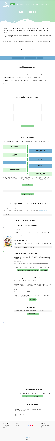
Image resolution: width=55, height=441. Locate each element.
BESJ (42, 426)
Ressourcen (27, 4)
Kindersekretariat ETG (7, 425)
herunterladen (44, 270)
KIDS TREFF (42, 4)
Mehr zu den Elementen (27, 184)
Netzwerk (32, 4)
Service (37, 4)
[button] (12, 4)
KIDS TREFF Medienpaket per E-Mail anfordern (32, 396)
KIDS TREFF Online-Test (33, 313)
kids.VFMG (5, 426)
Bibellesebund (18, 425)
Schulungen (22, 4)
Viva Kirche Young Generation (8, 428)
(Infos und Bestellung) (19, 244)
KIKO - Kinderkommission (45, 429)
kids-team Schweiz (19, 426)
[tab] (27, 191)
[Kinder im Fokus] (6, 4)
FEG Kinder (5, 427)
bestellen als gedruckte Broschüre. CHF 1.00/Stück (28, 270)
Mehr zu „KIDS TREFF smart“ (27, 194)
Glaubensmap (43, 427)
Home (17, 4)
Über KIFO (47, 4)
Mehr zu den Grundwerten (27, 125)
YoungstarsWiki (44, 433)
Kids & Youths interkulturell (45, 428)
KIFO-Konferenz (13, 206)
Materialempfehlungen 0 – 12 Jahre (28, 235)
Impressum (27, 437)
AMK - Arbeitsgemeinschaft (45, 425)
